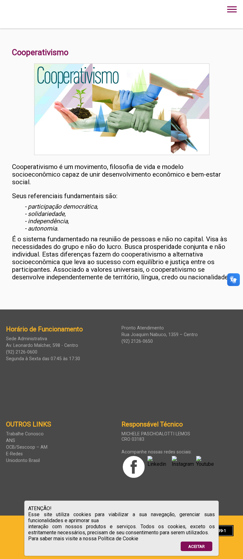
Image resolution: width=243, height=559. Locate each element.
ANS (10, 440)
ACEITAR (196, 546)
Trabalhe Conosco (25, 434)
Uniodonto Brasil (23, 460)
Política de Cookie (118, 539)
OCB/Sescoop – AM (26, 447)
